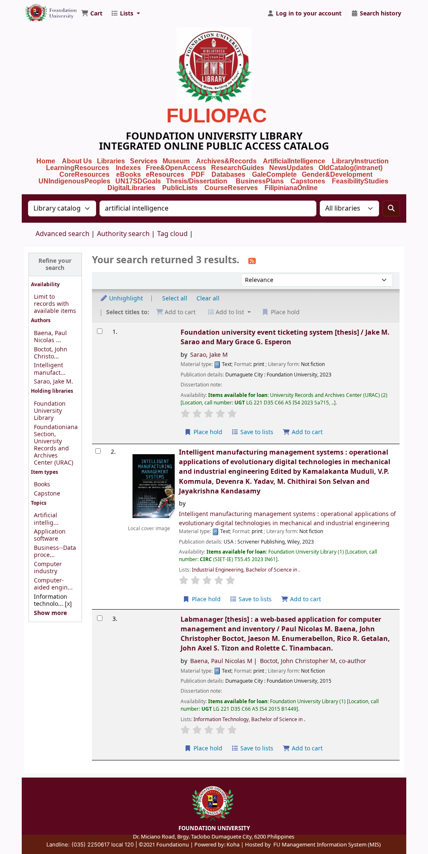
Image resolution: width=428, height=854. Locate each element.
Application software (50, 535)
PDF (198, 174)
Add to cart (306, 432)
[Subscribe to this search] (252, 261)
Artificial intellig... (46, 519)
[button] (92, 14)
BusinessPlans (260, 181)
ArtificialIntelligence (294, 161)
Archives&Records (226, 161)
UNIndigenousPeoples (74, 181)
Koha (233, 845)
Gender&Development (337, 174)
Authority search (123, 234)
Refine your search (54, 264)
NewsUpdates (291, 167)
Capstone (47, 493)
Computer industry (48, 568)
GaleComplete (274, 174)
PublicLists (180, 187)
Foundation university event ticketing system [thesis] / (285, 337)
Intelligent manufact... (50, 369)
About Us (77, 161)
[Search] (391, 208)
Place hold (207, 432)
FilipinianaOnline (291, 187)
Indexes (128, 167)
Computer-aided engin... (53, 584)
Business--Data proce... (55, 551)
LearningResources (77, 167)
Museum (177, 161)
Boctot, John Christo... (50, 353)
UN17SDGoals (138, 181)
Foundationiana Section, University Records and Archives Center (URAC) (56, 445)
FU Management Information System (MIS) (327, 845)
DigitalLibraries (132, 187)
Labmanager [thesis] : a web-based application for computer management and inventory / (285, 634)
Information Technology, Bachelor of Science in (249, 719)
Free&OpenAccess (176, 167)
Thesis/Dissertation (196, 181)
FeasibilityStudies (360, 181)
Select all (174, 298)
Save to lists (256, 432)
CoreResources (84, 174)
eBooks (128, 174)
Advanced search (62, 234)
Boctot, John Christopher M (313, 661)
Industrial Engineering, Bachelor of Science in (245, 570)
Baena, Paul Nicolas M (221, 661)
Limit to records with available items (55, 303)
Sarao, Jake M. (53, 381)
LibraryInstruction (361, 161)
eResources (165, 174)
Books (42, 484)
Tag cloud (172, 234)
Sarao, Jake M (209, 355)
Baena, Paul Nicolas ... (50, 337)
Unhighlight (125, 298)
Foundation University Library (44, 9)
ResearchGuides (237, 167)
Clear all (207, 298)
